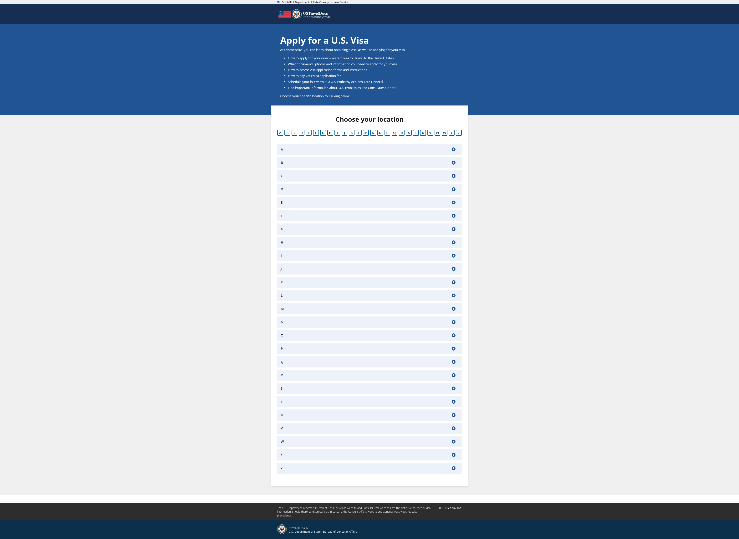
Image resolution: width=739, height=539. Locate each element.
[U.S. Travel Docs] (304, 14)
